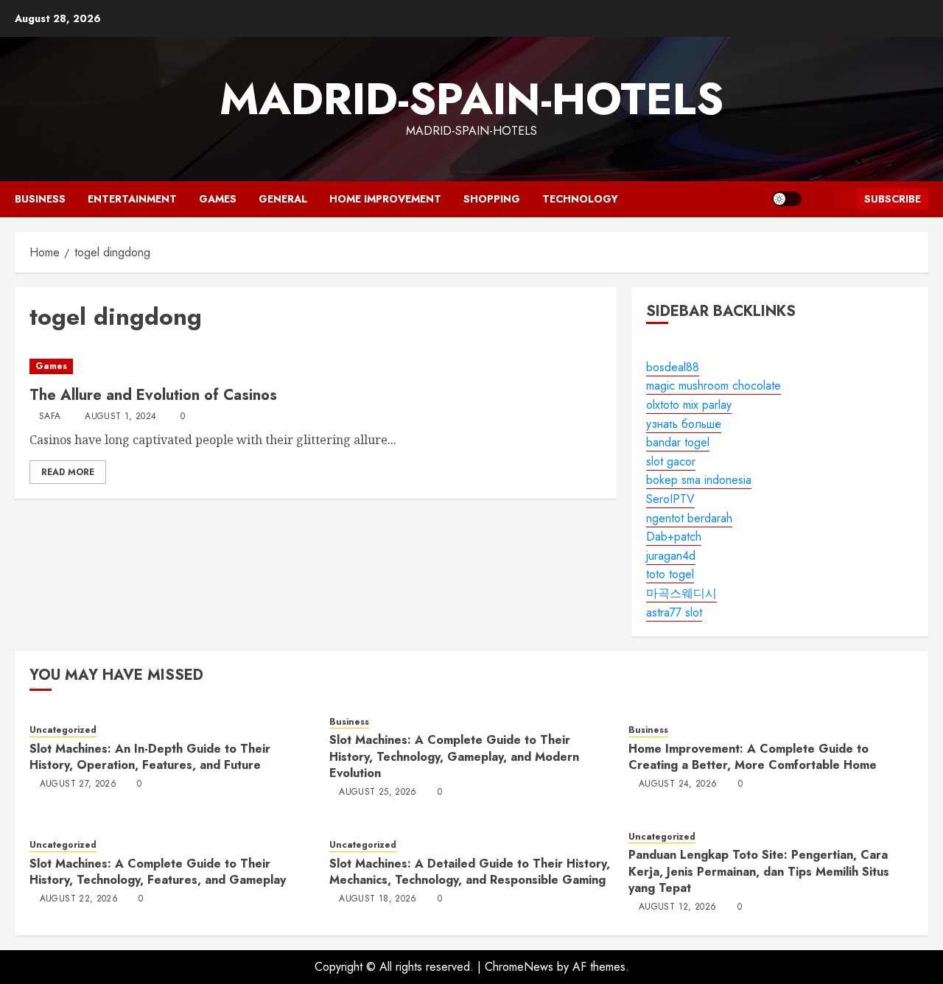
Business (40, 198)
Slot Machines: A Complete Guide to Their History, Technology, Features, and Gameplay (157, 871)
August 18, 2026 (377, 899)
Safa (49, 417)
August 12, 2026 (677, 907)
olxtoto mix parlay (689, 404)
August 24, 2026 (678, 784)
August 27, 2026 (78, 784)
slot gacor (670, 461)
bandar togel (677, 442)
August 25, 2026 (377, 792)
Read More (67, 472)
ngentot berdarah (689, 518)
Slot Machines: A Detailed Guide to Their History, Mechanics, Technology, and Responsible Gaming (469, 871)
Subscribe (892, 198)
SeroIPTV (670, 499)
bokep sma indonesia (698, 479)
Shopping (491, 198)
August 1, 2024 (120, 417)
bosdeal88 (672, 367)
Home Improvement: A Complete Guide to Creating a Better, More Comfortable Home (752, 756)
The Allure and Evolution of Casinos (153, 395)
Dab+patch (673, 536)
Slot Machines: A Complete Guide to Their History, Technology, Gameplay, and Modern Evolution (454, 756)
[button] (818, 199)
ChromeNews (519, 966)
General (283, 198)
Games (217, 198)
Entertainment (132, 198)
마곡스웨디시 (681, 593)
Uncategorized (63, 730)
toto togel (670, 574)
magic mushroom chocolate (713, 385)
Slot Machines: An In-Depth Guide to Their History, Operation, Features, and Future (149, 756)
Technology (580, 198)
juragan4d (670, 555)
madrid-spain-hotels (471, 99)
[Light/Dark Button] (787, 198)
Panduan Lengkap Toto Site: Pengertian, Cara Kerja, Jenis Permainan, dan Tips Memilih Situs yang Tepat (758, 871)
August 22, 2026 (79, 899)
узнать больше (683, 423)
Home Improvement (385, 198)
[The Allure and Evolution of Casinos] (315, 366)
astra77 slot (674, 612)
